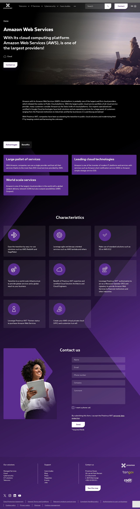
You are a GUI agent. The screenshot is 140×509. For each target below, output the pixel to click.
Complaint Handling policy (89, 501)
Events (46, 480)
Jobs (46, 482)
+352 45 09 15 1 (91, 480)
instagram (9, 495)
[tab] (11, 144)
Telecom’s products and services (64, 501)
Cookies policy (11, 505)
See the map (93, 488)
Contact (121, 6)
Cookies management (52, 505)
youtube (19, 495)
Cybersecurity (8, 475)
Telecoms (7, 480)
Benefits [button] (26, 145)
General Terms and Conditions (38, 501)
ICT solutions (8, 478)
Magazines (48, 478)
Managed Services (10, 471)
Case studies (65, 6)
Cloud (6, 473)
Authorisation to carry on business (115, 501)
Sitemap (37, 505)
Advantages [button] (11, 145)
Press (46, 475)
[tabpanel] (70, 172)
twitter (5, 495)
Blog (46, 473)
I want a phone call (83, 408)
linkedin (14, 495)
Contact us (10, 65)
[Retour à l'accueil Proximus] (8, 6)
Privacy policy (25, 505)
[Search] (108, 6)
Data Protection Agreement (13, 501)
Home (6, 21)
